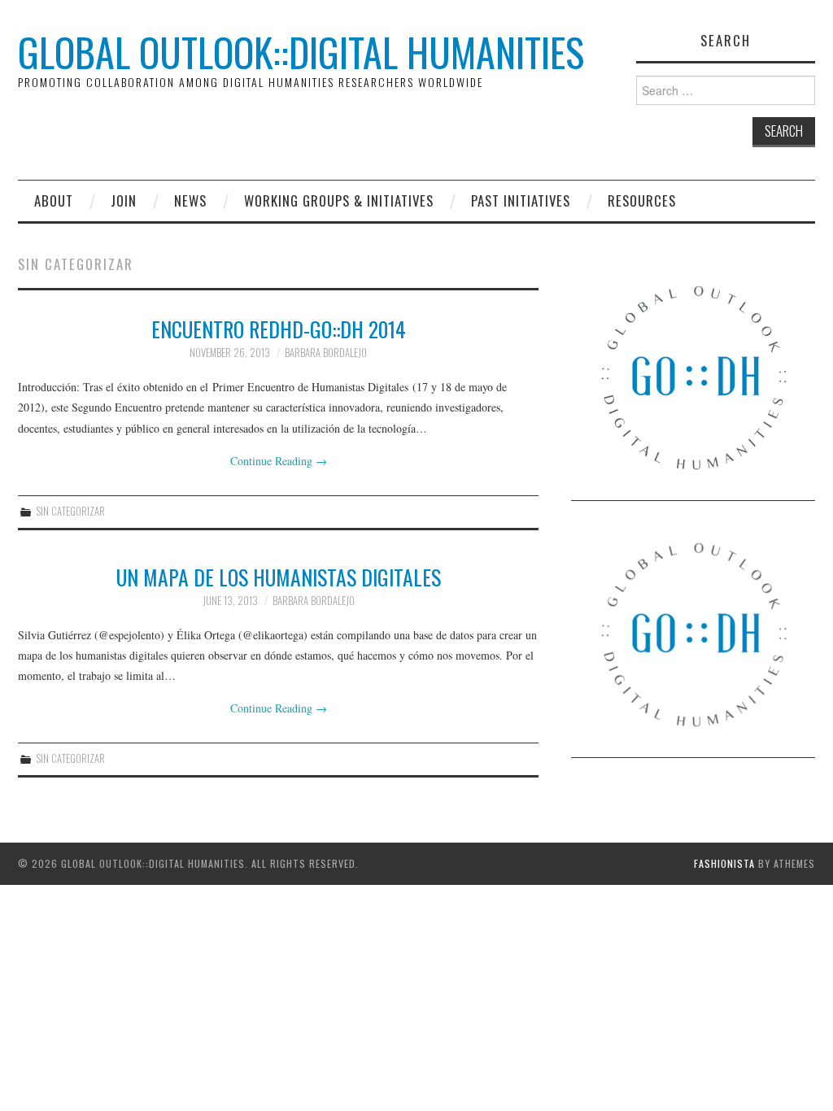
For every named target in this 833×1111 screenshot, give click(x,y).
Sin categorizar (71, 511)
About (53, 200)
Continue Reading (278, 460)
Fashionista (724, 863)
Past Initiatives (520, 200)
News (190, 200)
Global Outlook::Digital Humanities (301, 52)
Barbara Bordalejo (326, 352)
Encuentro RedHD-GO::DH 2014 (278, 328)
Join (124, 200)
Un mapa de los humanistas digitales (278, 576)
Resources (642, 200)
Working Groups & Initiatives (339, 200)
